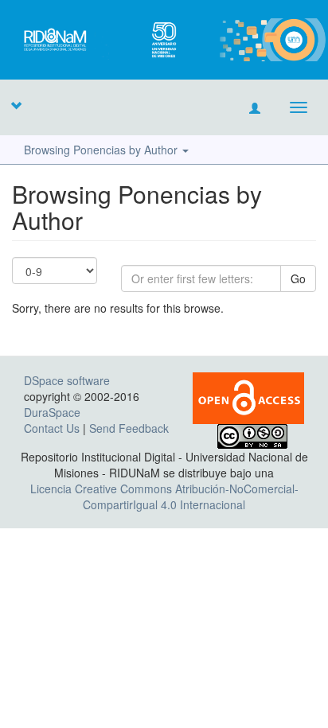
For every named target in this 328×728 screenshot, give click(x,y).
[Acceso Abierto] (248, 396)
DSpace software (67, 380)
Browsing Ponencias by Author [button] (102, 150)
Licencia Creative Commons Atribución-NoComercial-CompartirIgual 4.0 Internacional (164, 496)
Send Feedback (129, 428)
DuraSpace (52, 412)
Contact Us (52, 428)
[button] (16, 105)
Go (298, 278)
